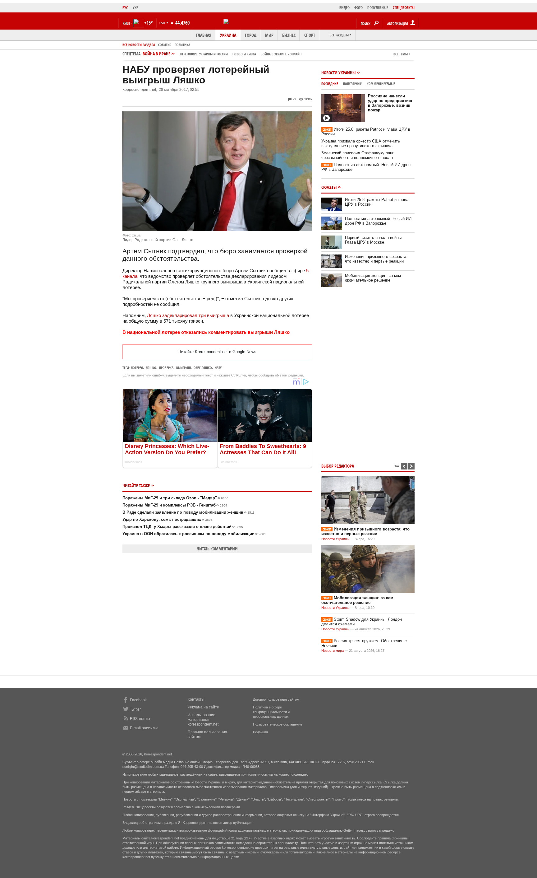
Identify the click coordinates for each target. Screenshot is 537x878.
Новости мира (332, 650)
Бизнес (289, 35)
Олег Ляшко (203, 367)
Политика (182, 44)
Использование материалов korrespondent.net (203, 719)
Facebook (138, 700)
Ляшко (151, 367)
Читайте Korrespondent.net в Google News (217, 351)
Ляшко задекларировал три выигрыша (188, 315)
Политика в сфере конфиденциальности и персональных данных (271, 711)
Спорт (309, 35)
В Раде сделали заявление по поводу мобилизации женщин (188, 512)
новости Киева (244, 54)
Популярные (352, 83)
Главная (203, 35)
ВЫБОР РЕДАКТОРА (337, 466)
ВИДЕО (344, 7)
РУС (125, 7)
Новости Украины (338, 73)
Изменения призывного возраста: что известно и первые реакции (376, 259)
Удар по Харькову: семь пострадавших (167, 519)
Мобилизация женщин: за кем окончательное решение (373, 278)
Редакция (260, 732)
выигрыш (183, 367)
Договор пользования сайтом (276, 699)
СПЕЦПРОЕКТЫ (404, 7)
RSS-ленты (140, 719)
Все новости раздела (138, 44)
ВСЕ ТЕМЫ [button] (400, 54)
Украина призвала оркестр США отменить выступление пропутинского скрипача (360, 143)
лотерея (137, 367)
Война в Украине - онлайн (281, 54)
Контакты (196, 699)
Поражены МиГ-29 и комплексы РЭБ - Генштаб (174, 505)
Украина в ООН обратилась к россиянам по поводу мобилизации (194, 533)
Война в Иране (222, 54)
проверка (166, 367)
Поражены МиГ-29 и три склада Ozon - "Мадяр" (175, 498)
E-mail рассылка (144, 728)
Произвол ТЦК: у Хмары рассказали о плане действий (182, 526)
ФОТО (358, 7)
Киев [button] (126, 23)
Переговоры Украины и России (204, 54)
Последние (329, 83)
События (165, 44)
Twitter (135, 709)
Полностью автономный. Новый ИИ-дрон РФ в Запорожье (379, 221)
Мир (269, 35)
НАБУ (218, 367)
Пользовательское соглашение (277, 724)
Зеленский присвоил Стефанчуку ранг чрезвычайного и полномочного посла (357, 155)
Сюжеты (329, 187)
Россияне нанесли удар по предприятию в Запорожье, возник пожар (390, 103)
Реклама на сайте (203, 707)
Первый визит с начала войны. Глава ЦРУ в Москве (374, 240)
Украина (228, 35)
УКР (135, 7)
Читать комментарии (217, 549)
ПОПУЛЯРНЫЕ (377, 7)
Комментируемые (381, 83)
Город (250, 35)
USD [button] (162, 23)
